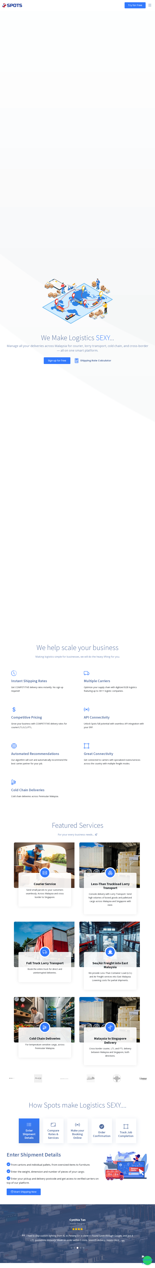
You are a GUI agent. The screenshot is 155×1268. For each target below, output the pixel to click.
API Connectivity (97, 717)
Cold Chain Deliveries (28, 790)
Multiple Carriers (97, 681)
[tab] (29, 1130)
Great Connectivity (98, 753)
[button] (71, 1248)
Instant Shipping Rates (29, 681)
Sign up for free (57, 360)
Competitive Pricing (26, 717)
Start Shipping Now (24, 1192)
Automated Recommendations (35, 753)
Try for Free (135, 5)
